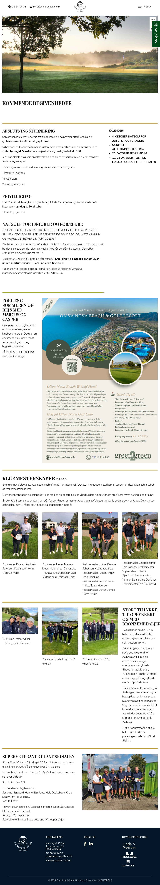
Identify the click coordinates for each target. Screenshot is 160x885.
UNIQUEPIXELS (104, 880)
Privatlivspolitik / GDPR (58, 860)
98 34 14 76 (19, 6)
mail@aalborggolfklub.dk (46, 6)
